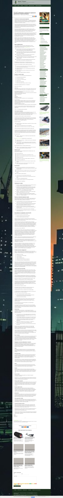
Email (22, 473)
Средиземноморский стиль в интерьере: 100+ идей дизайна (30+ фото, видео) (18, 466)
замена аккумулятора (43, 59)
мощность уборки (42, 77)
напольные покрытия (42, 78)
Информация (41, 114)
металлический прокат (43, 73)
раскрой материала (42, 87)
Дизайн (18, 5)
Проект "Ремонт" (22, 1)
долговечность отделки (43, 58)
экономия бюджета (42, 100)
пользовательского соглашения (29, 495)
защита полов (42, 62)
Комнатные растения (31, 5)
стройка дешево (42, 96)
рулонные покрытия (42, 92)
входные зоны (42, 54)
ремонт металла (42, 91)
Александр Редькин (16, 420)
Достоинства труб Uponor (17, 438)
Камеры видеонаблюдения (29, 438)
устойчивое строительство (43, 97)
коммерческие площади (43, 68)
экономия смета (42, 101)
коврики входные (42, 67)
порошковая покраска (43, 83)
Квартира (22, 5)
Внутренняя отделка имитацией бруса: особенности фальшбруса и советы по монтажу (30, 452)
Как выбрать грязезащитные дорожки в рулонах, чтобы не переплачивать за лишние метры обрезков (44, 113)
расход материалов (42, 88)
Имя (14, 473)
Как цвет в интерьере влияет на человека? (18, 451)
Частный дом (26, 5)
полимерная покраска (43, 82)
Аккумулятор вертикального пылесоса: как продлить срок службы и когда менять (44, 125)
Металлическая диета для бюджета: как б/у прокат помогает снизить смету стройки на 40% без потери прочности (44, 160)
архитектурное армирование (43, 49)
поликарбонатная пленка (43, 81)
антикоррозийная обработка (43, 48)
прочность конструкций (43, 86)
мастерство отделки (42, 72)
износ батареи (42, 64)
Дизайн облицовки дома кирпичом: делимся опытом (29, 465)
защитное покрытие (42, 63)
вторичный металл (42, 53)
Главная (15, 5)
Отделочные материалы (38, 5)
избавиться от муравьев (19, 138)
